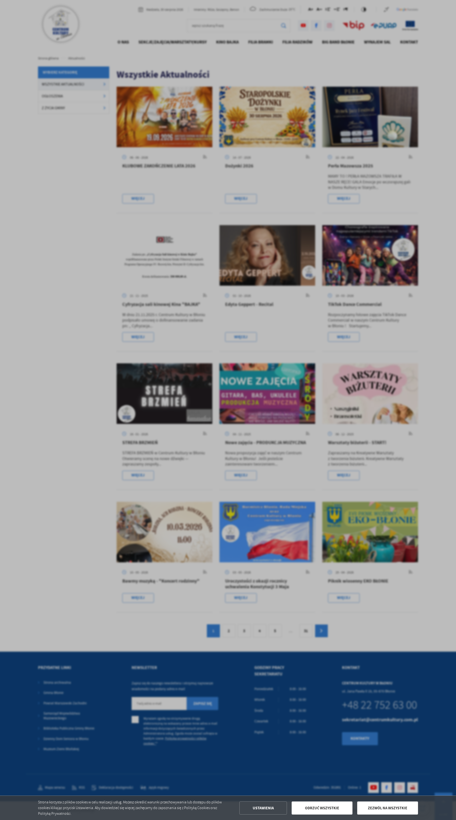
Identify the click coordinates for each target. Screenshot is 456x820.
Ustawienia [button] (263, 808)
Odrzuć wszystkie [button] (322, 808)
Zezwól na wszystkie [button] (387, 808)
